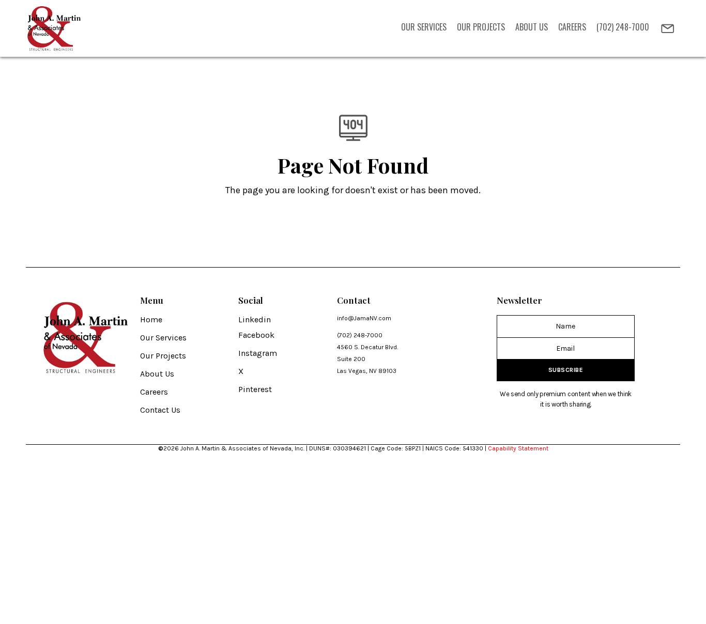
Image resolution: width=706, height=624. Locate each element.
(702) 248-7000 (622, 27)
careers (572, 27)
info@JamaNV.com (364, 318)
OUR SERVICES (424, 27)
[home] (55, 28)
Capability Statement (518, 448)
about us (531, 27)
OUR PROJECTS (481, 27)
